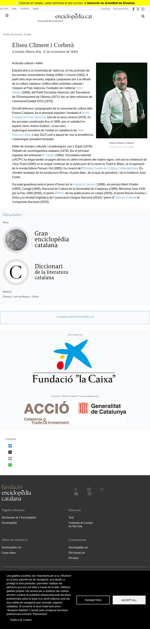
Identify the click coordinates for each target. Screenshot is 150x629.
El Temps (48, 155)
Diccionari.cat (121, 8)
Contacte (24, 8)
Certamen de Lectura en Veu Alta (81, 524)
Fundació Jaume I (84, 184)
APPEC (59, 193)
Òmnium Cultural (125, 197)
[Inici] (73, 17)
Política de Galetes (21, 619)
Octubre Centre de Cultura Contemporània (110, 168)
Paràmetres (93, 600)
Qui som (4, 8)
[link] (75, 317)
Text (71, 517)
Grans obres (9, 552)
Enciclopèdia (9, 522)
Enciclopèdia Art (11, 547)
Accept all (129, 600)
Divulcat (105, 8)
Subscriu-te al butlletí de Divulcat (110, 3)
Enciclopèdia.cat (78, 547)
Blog (14, 8)
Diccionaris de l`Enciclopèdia (19, 517)
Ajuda (36, 8)
